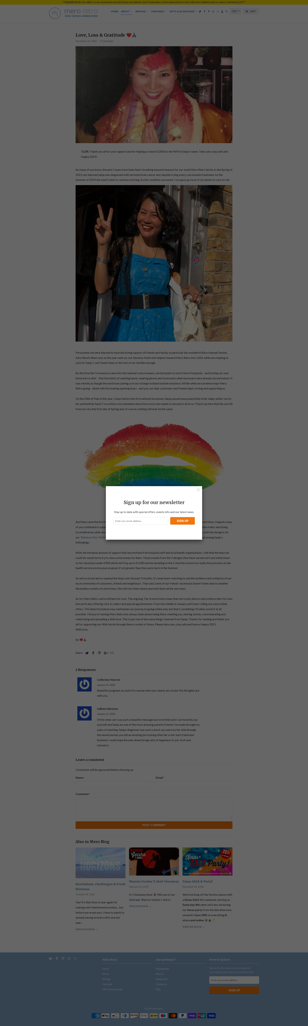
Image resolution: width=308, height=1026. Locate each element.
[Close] (198, 490)
